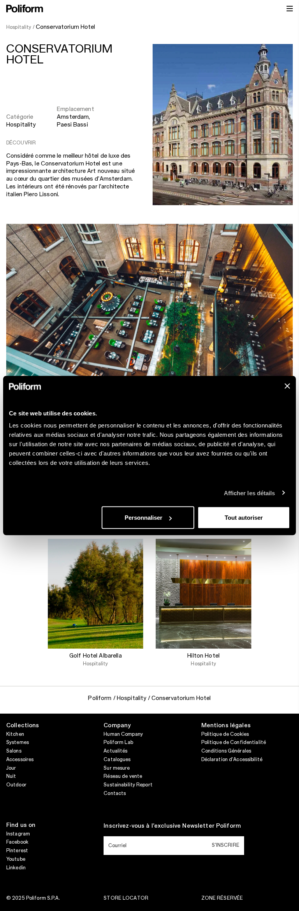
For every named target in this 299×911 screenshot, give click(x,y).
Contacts (115, 793)
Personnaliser (143, 517)
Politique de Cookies (225, 734)
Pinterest (17, 850)
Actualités (115, 751)
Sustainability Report (128, 785)
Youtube (15, 859)
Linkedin (16, 867)
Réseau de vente (123, 776)
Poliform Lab (118, 742)
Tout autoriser (244, 517)
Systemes (17, 742)
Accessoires (19, 759)
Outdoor (16, 785)
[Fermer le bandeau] (287, 386)
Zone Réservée (222, 898)
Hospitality (21, 125)
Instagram (18, 834)
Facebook (17, 842)
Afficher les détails (249, 492)
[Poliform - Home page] (24, 8)
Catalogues (117, 759)
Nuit (11, 776)
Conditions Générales (226, 751)
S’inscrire (225, 845)
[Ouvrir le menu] (290, 8)
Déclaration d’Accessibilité (231, 759)
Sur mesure (117, 768)
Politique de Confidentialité (233, 742)
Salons (13, 751)
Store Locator (126, 898)
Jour (11, 768)
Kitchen (15, 734)
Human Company (123, 734)
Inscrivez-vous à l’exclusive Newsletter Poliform (172, 826)
